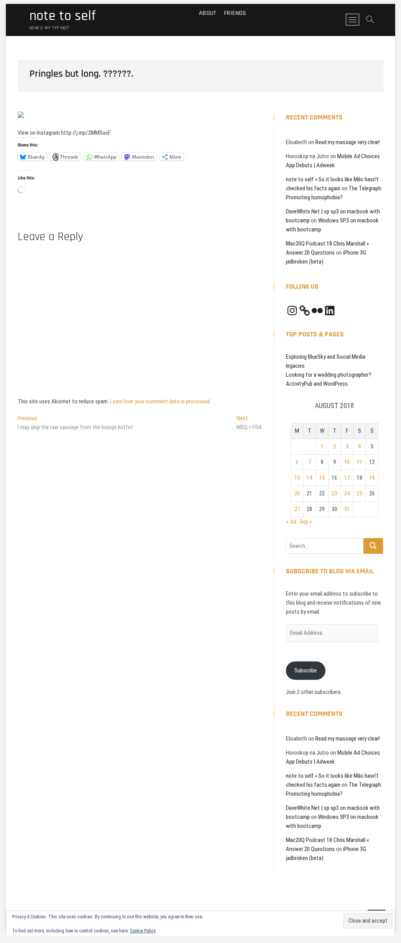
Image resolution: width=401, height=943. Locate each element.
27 (297, 509)
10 (347, 462)
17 (347, 477)
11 (359, 462)
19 (372, 477)
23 (334, 493)
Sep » (306, 521)
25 (359, 493)
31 (347, 509)
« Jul (291, 521)
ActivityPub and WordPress (317, 383)
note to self (62, 16)
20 (297, 493)
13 (297, 477)
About (207, 13)
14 (309, 477)
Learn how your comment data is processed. (160, 401)
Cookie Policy (142, 931)
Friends (235, 13)
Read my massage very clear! (347, 142)
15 (322, 477)
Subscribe (305, 670)
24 (347, 493)
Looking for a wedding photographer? (328, 374)
